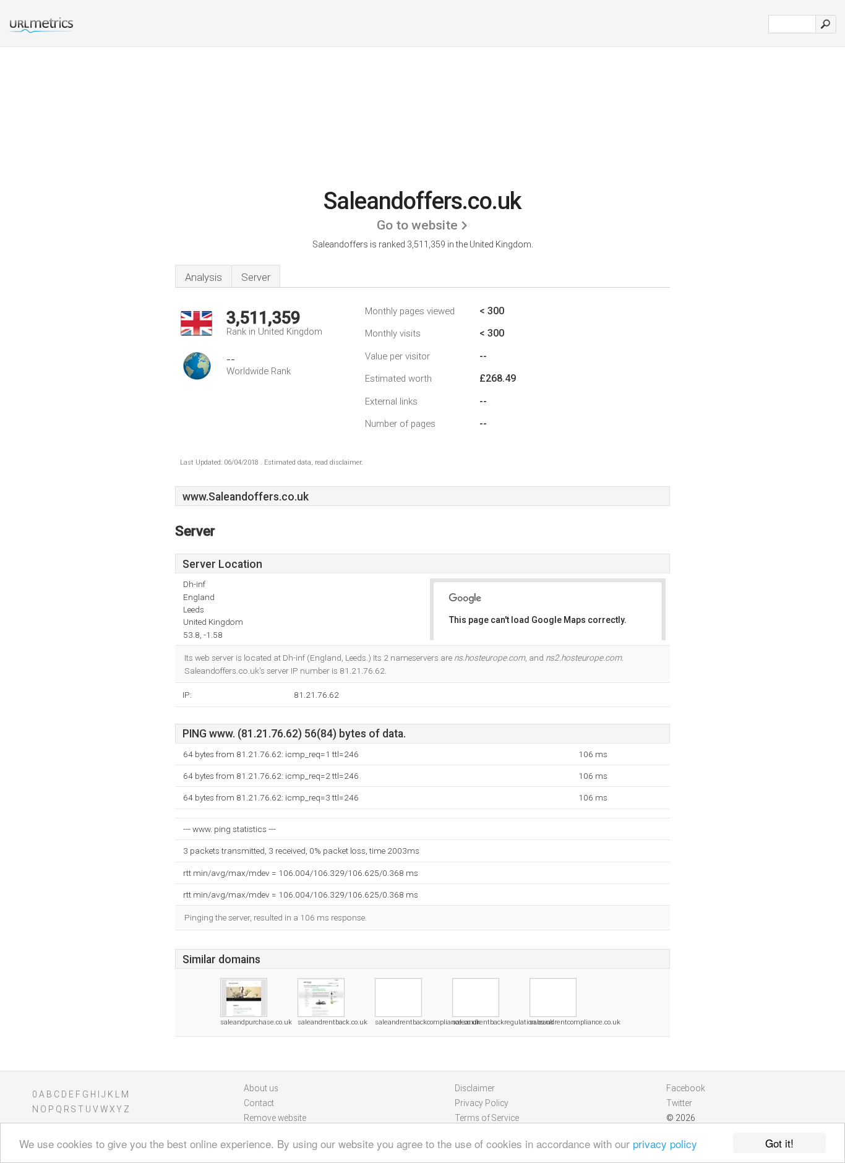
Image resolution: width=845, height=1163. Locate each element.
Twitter (679, 1103)
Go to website (417, 225)
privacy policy (665, 1143)
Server (255, 277)
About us (261, 1088)
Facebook (685, 1088)
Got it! (779, 1143)
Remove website (275, 1118)
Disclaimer (475, 1088)
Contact (259, 1103)
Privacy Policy (481, 1103)
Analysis (203, 277)
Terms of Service (487, 1118)
